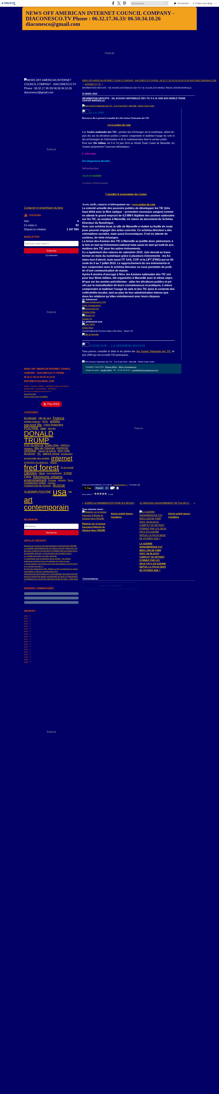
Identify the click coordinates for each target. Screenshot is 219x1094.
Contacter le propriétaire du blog (43, 207)
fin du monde (67, 468)
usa (60, 492)
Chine (27, 476)
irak (70, 492)
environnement (35, 480)
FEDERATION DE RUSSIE (37, 486)
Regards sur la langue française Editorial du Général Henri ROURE (50, 546)
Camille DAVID (106, 370)
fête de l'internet (44, 448)
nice (42, 473)
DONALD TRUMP (38, 437)
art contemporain (46, 503)
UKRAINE (30, 451)
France (58, 418)
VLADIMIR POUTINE (37, 491)
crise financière (53, 424)
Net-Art (52, 428)
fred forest (41, 467)
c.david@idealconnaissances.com (145, 370)
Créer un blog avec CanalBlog (36, 396)
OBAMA (30, 473)
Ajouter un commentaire (110, 586)
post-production (54, 473)
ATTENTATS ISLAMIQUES (36, 463)
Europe (52, 480)
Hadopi (53, 463)
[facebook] (113, 3)
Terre (70, 480)
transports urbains (48, 477)
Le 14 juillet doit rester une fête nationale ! (40, 556)
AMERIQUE (62, 448)
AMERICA (65, 445)
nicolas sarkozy (32, 421)
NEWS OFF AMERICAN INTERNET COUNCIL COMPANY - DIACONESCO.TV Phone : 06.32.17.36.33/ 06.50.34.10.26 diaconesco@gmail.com (149, 80)
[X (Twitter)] (119, 3)
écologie (30, 418)
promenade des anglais (36, 458)
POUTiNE (31, 428)
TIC (39, 454)
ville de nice (44, 418)
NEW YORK (64, 451)
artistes (55, 421)
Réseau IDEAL (111, 367)
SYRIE (67, 473)
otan (43, 428)
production (67, 454)
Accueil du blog (30, 394)
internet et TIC (93, 84)
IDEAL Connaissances (127, 367)
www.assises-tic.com (119, 124)
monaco (28, 448)
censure (62, 480)
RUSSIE (59, 486)
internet (61, 458)
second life (33, 425)
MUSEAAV (29, 454)
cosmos (51, 483)
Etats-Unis (52, 445)
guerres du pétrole (47, 451)
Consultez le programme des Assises (126, 194)
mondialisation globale (35, 483)
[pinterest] (124, 3)
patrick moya (51, 453)
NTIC (45, 421)
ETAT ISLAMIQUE (33, 445)
